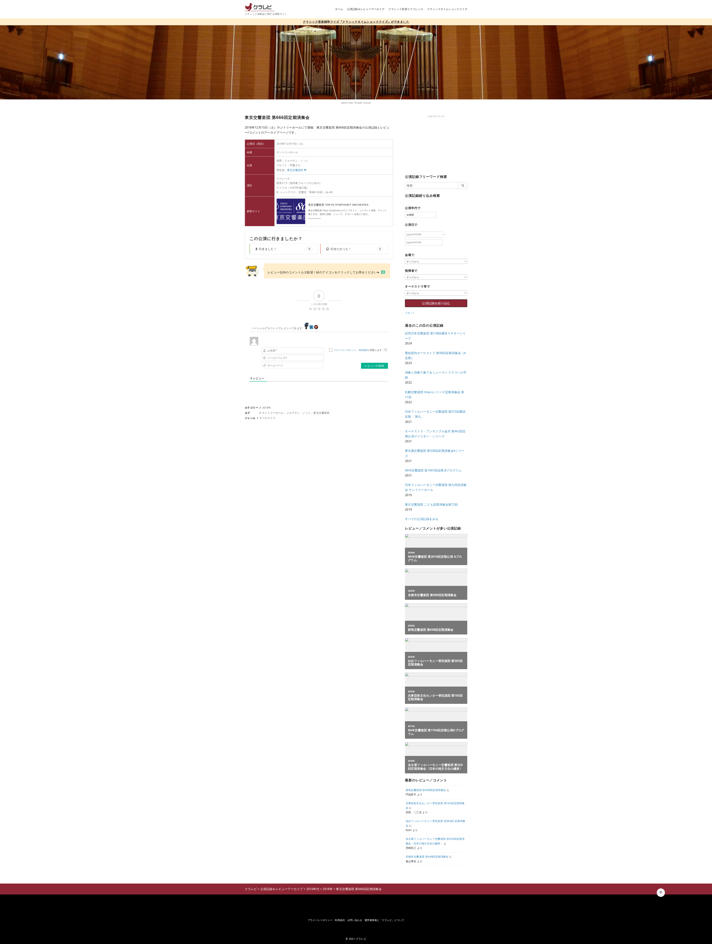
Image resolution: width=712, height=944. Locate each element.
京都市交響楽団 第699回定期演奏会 (427, 856)
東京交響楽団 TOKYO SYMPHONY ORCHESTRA (338, 204)
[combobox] (436, 261)
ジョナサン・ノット (298, 413)
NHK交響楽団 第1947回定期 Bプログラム (433, 470)
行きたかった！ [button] (356, 249)
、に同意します (358, 350)
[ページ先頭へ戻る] (661, 892)
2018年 (266, 407)
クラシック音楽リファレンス (405, 9)
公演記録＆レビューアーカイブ (366, 9)
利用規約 (363, 350)
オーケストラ (267, 418)
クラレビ (361, 938)
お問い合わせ (354, 920)
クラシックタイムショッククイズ (447, 9)
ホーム (339, 9)
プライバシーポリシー (345, 350)
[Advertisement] (436, 144)
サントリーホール (273, 413)
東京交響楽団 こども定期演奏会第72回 (431, 504)
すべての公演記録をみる (421, 519)
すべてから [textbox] (413, 261)
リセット (410, 312)
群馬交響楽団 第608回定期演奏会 (426, 790)
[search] (462, 185)
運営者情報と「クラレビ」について (384, 920)
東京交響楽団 (295, 170)
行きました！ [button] (284, 249)
